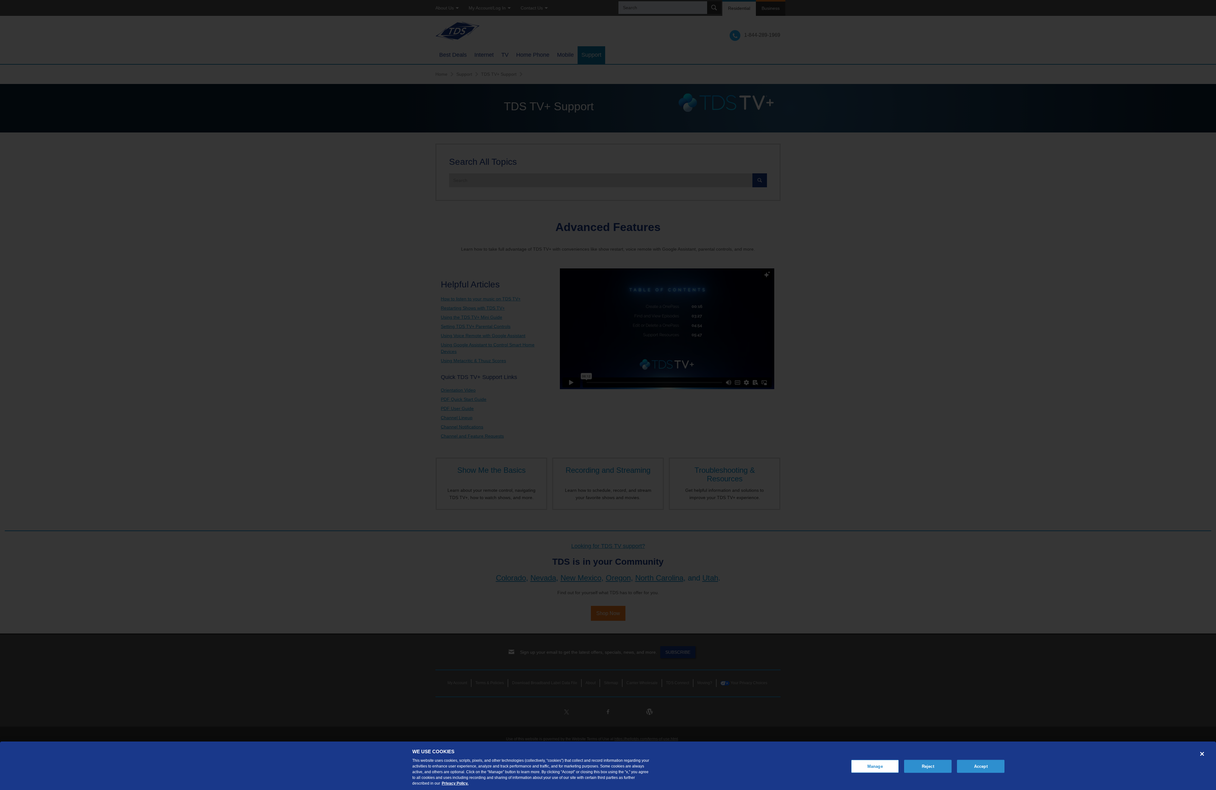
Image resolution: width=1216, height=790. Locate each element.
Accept (981, 766)
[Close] (1202, 754)
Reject (928, 766)
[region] (608, 766)
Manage (875, 766)
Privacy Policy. (455, 783)
